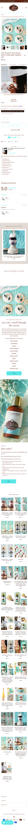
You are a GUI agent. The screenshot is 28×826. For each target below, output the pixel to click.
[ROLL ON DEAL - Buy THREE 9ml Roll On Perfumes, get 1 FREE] (21, 504)
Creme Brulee (13, 99)
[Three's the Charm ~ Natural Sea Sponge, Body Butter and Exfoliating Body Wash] (21, 599)
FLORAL (14, 346)
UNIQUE (14, 363)
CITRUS (14, 366)
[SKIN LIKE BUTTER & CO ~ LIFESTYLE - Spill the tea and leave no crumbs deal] (7, 694)
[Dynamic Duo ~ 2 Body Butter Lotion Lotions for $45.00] (7, 504)
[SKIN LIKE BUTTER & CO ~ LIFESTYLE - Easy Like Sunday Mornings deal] (7, 623)
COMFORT (14, 353)
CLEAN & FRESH (14, 351)
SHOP (14, 373)
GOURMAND (14, 343)
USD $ (13, 810)
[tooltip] (18, 129)
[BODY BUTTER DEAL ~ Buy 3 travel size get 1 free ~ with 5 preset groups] (14, 242)
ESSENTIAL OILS (14, 368)
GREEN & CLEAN (14, 361)
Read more (2, 102)
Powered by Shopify (20, 814)
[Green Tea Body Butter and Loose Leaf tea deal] (21, 668)
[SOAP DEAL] (21, 551)
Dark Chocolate (13, 101)
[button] (14, 130)
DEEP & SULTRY (14, 356)
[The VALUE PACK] (7, 743)
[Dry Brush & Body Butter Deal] (21, 646)
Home (2, 14)
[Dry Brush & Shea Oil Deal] (7, 646)
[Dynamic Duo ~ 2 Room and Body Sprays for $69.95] (7, 527)
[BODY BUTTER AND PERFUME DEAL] (7, 573)
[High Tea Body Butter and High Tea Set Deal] (21, 694)
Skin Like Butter (8, 814)
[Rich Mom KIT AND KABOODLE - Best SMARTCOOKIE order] (7, 768)
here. (18, 330)
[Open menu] (3, 7)
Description (4, 64)
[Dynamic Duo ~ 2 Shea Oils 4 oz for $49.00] (21, 527)
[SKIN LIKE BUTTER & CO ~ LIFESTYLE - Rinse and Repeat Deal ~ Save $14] (21, 623)
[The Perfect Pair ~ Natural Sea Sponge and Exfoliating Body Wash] (7, 599)
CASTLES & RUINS (14, 348)
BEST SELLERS (13, 64)
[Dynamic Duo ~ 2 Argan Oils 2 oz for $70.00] (7, 551)
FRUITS (14, 358)
